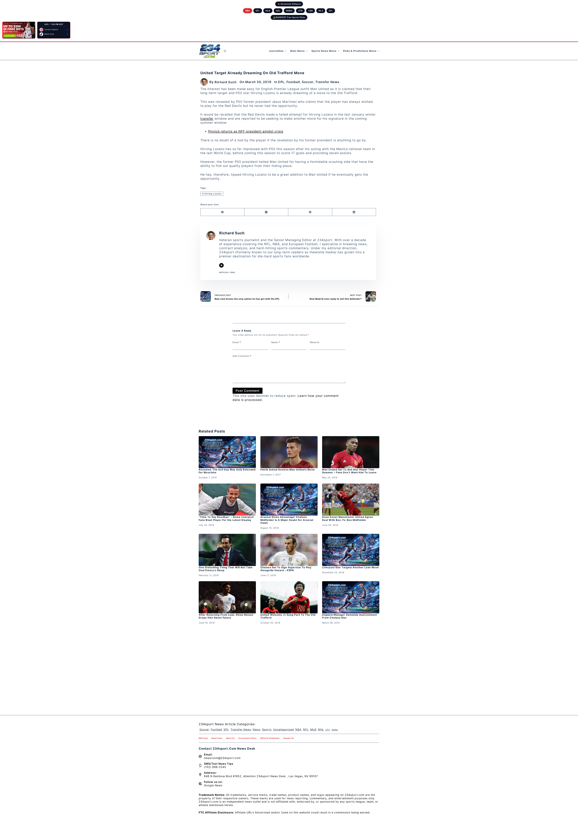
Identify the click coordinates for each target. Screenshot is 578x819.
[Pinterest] (310, 212)
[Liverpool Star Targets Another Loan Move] (350, 550)
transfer (206, 118)
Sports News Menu (323, 50)
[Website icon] (221, 265)
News (257, 729)
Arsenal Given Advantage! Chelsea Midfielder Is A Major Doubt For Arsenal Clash (286, 519)
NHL (278, 10)
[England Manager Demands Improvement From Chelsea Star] (350, 597)
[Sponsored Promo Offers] (18, 30)
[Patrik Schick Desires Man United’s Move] (289, 452)
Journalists (276, 50)
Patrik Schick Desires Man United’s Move (287, 469)
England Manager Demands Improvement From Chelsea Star (349, 616)
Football (293, 82)
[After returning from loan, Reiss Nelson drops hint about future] (227, 597)
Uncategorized (283, 729)
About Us (230, 738)
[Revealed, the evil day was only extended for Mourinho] (227, 452)
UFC (327, 730)
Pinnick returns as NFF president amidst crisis (245, 131)
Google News (213, 785)
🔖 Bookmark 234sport (289, 4)
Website (314, 342)
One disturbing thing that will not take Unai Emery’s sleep (226, 569)
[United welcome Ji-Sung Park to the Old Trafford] (289, 597)
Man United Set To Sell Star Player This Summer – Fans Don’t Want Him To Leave (349, 471)
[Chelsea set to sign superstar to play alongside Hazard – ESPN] (289, 550)
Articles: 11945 (227, 272)
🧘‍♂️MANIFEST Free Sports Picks (289, 17)
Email (237, 342)
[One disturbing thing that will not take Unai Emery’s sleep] (227, 550)
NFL (258, 10)
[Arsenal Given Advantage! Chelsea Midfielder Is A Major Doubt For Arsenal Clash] (289, 500)
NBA (247, 10)
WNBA (289, 10)
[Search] (225, 51)
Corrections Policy (247, 738)
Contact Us (288, 738)
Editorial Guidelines (270, 738)
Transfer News (327, 82)
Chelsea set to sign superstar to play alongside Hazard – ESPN (285, 569)
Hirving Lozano (211, 193)
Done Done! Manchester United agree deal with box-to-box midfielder (347, 518)
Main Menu (297, 50)
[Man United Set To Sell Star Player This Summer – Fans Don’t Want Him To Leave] (350, 452)
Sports (267, 729)
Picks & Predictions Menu (359, 50)
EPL (331, 10)
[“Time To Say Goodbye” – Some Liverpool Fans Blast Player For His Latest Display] (227, 500)
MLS (321, 10)
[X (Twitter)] (266, 212)
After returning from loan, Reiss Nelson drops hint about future (226, 616)
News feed (216, 738)
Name (275, 342)
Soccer (307, 82)
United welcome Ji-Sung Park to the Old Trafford (287, 616)
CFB (300, 10)
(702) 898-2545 (215, 767)
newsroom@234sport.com (222, 758)
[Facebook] (222, 212)
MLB (268, 10)
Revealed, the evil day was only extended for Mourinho (227, 471)
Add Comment (242, 356)
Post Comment (247, 390)
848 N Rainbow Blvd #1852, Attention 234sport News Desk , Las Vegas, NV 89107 (261, 776)
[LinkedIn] (354, 212)
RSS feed (203, 738)
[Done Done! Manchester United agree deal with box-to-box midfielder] (350, 500)
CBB (310, 10)
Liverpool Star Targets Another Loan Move (350, 567)
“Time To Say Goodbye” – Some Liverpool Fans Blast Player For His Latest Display (226, 518)
